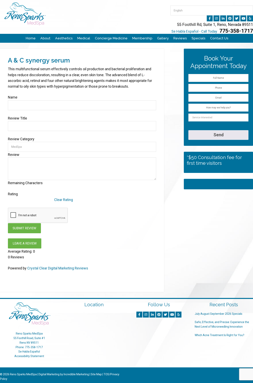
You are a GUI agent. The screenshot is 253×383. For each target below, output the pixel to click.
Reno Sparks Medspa (39, 14)
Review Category (21, 139)
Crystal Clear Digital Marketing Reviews (57, 268)
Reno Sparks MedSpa (23, 374)
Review (13, 155)
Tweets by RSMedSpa (200, 184)
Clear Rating (63, 200)
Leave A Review (25, 243)
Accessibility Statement (29, 356)
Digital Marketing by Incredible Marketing (64, 374)
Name (12, 97)
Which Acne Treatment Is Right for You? (219, 335)
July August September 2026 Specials (218, 313)
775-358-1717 (212, 31)
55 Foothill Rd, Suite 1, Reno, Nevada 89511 (215, 24)
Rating (13, 194)
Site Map (96, 374)
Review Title (17, 118)
